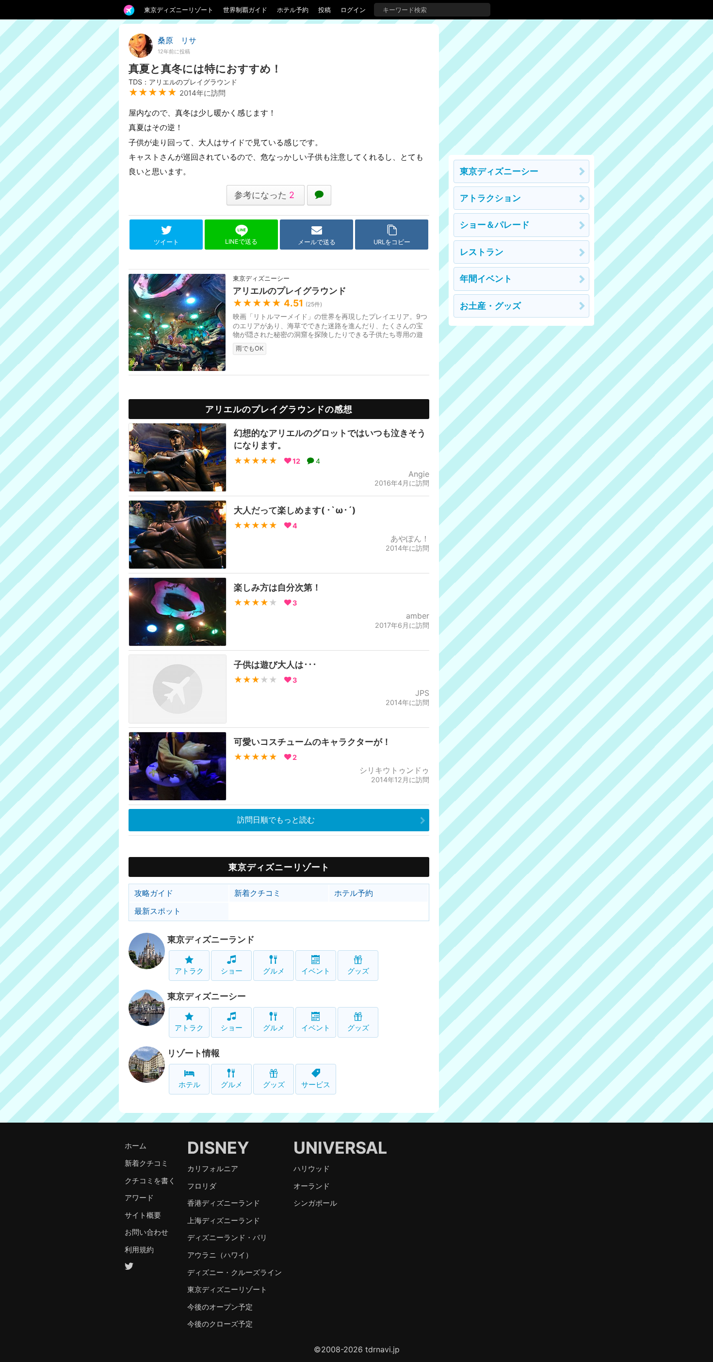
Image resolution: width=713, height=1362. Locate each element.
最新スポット (157, 911)
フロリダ (201, 1186)
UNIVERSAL (340, 1148)
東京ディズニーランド (211, 939)
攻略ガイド (153, 893)
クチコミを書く (150, 1180)
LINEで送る (241, 241)
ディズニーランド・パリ (227, 1237)
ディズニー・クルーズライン (234, 1272)
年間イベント (486, 278)
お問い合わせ (146, 1232)
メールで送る (317, 242)
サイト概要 (143, 1215)
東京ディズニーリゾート (178, 10)
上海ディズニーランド (223, 1220)
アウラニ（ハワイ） (220, 1255)
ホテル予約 (292, 10)
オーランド (311, 1186)
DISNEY (218, 1148)
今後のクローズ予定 (220, 1323)
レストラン (481, 252)
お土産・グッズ (490, 306)
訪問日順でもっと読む (276, 819)
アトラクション (490, 198)
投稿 (324, 10)
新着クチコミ (257, 893)
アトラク (189, 970)
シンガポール (315, 1203)
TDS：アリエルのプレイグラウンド (183, 82)
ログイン (353, 10)
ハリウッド (311, 1168)
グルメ (274, 970)
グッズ (358, 970)
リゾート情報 (193, 1053)
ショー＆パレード (495, 224)
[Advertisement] (521, 84)
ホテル (189, 1084)
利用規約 (139, 1249)
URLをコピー (391, 242)
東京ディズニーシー (206, 996)
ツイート (166, 242)
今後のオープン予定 (220, 1307)
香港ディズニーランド (223, 1203)
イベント (315, 970)
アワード (139, 1197)
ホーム (135, 1145)
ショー (232, 970)
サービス (315, 1084)
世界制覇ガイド (245, 10)
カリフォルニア (212, 1168)
